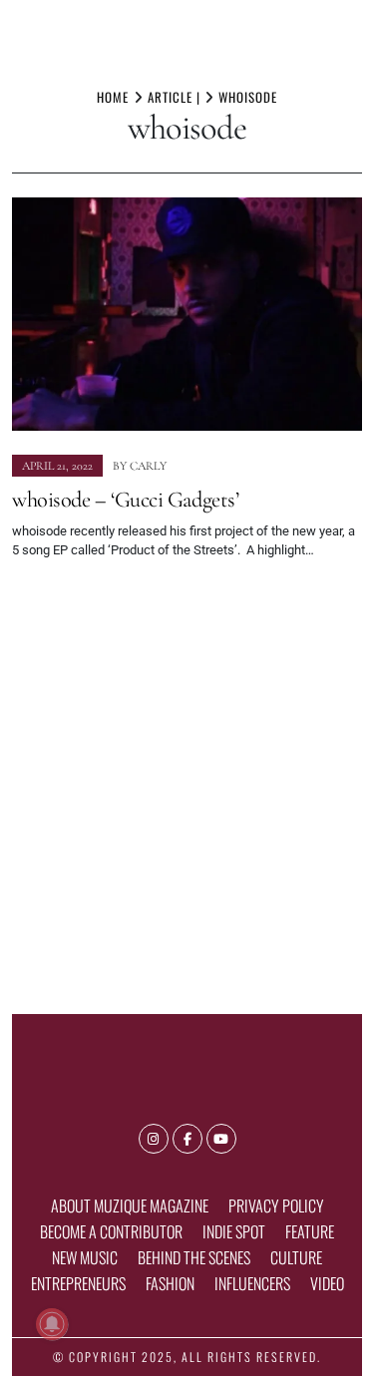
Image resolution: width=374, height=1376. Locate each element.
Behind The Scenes (194, 1257)
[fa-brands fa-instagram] (154, 1139)
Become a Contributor (111, 1231)
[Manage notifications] (52, 1324)
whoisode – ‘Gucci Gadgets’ (125, 499)
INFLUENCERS (252, 1283)
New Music (85, 1257)
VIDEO (327, 1283)
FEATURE (309, 1231)
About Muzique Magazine (129, 1205)
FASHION (170, 1283)
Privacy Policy (276, 1205)
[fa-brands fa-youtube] (221, 1139)
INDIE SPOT (233, 1231)
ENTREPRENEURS (78, 1283)
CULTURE (296, 1257)
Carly (148, 466)
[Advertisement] (187, 778)
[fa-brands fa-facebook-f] (187, 1139)
